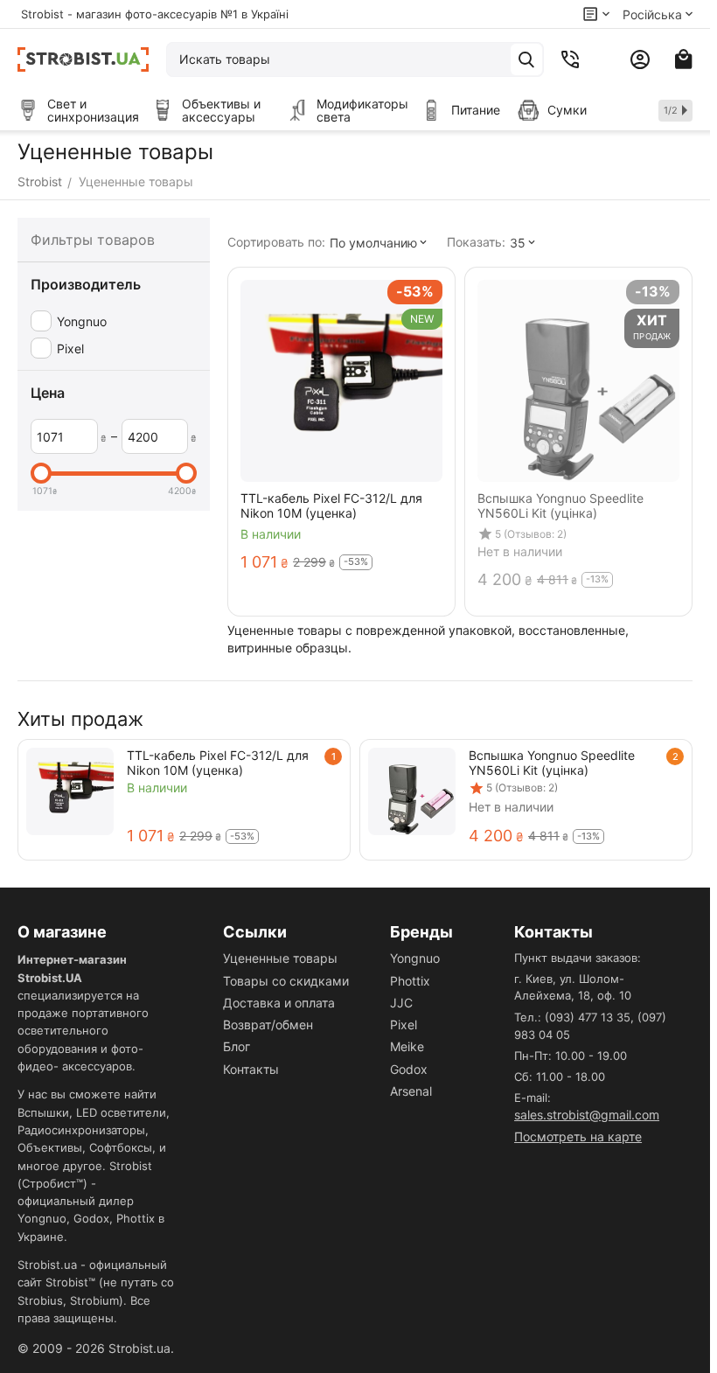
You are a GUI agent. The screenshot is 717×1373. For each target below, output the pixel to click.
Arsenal (411, 1091)
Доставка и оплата (279, 1002)
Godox (409, 1069)
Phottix (410, 980)
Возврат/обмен (268, 1024)
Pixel (403, 1024)
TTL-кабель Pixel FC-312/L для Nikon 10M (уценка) (218, 762)
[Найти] (526, 59)
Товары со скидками (286, 980)
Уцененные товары (280, 958)
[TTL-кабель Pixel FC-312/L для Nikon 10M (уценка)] (70, 791)
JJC (401, 1002)
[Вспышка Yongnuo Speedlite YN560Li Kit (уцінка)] (412, 791)
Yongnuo (415, 958)
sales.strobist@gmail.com (586, 1114)
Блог (236, 1046)
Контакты (251, 1069)
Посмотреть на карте (578, 1136)
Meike (407, 1046)
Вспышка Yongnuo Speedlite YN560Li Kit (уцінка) (552, 762)
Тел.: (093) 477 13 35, (574, 1017)
